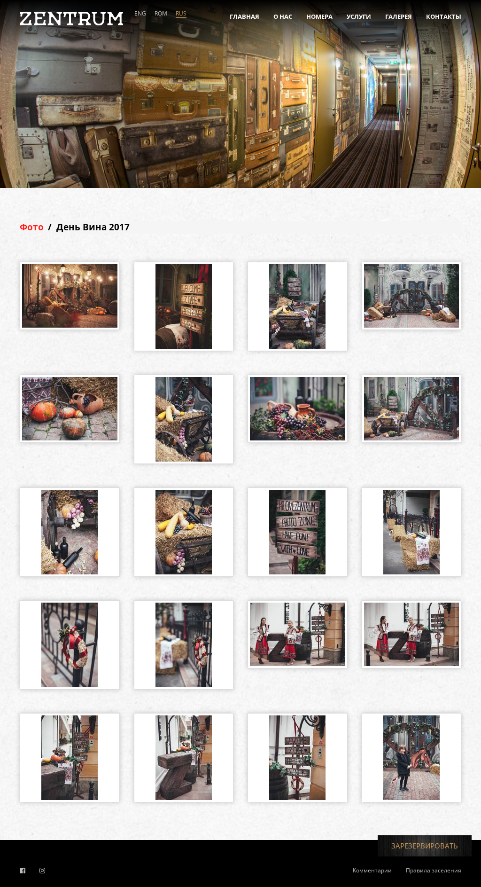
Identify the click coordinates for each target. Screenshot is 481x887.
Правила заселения (433, 870)
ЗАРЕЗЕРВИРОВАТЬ (424, 845)
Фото (32, 227)
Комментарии (372, 870)
